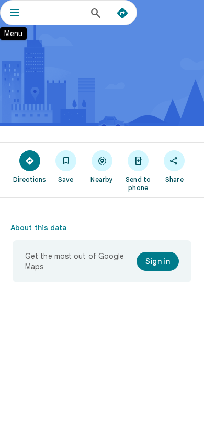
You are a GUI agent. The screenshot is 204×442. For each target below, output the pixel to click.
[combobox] (57, 12)
